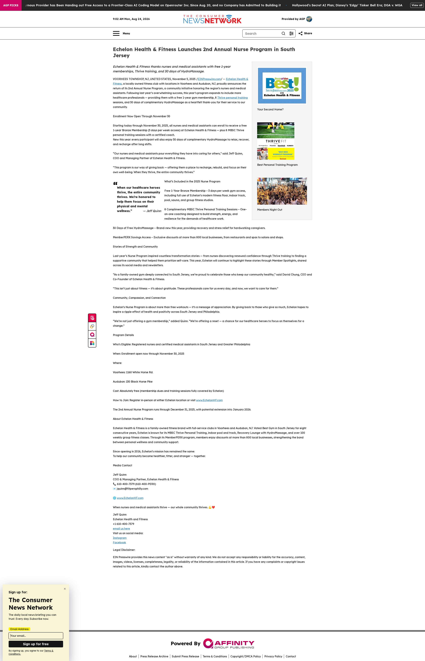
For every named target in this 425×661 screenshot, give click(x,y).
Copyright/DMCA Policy (245, 656)
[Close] (64, 588)
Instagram (120, 537)
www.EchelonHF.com (209, 400)
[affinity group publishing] (92, 334)
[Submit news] (92, 318)
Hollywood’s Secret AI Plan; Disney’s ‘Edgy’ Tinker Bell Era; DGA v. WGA (347, 5)
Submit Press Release (185, 656)
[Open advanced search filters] (291, 33)
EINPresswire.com (209, 79)
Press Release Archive (154, 656)
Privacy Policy (273, 656)
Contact (291, 656)
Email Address (19, 629)
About (133, 656)
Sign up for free (36, 644)
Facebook (119, 542)
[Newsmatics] (92, 343)
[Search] (283, 33)
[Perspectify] (92, 326)
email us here (121, 528)
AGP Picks (10, 5)
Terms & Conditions (215, 656)
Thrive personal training (232, 97)
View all (417, 5)
